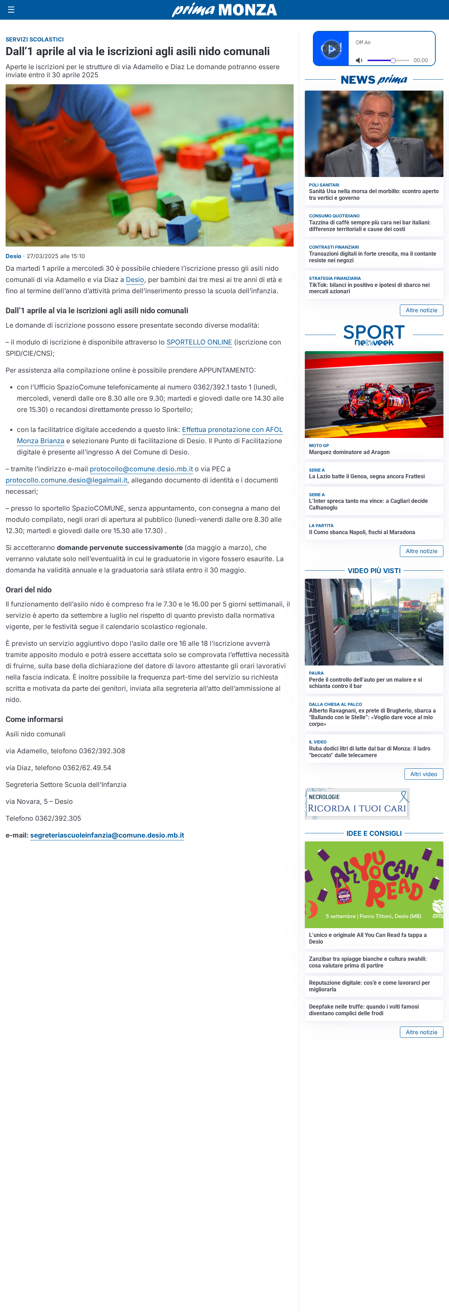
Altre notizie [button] (421, 310)
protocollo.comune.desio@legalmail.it (66, 480)
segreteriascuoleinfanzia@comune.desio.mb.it (107, 835)
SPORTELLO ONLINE (199, 342)
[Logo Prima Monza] (224, 9)
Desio (135, 279)
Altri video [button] (423, 774)
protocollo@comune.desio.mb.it (141, 469)
